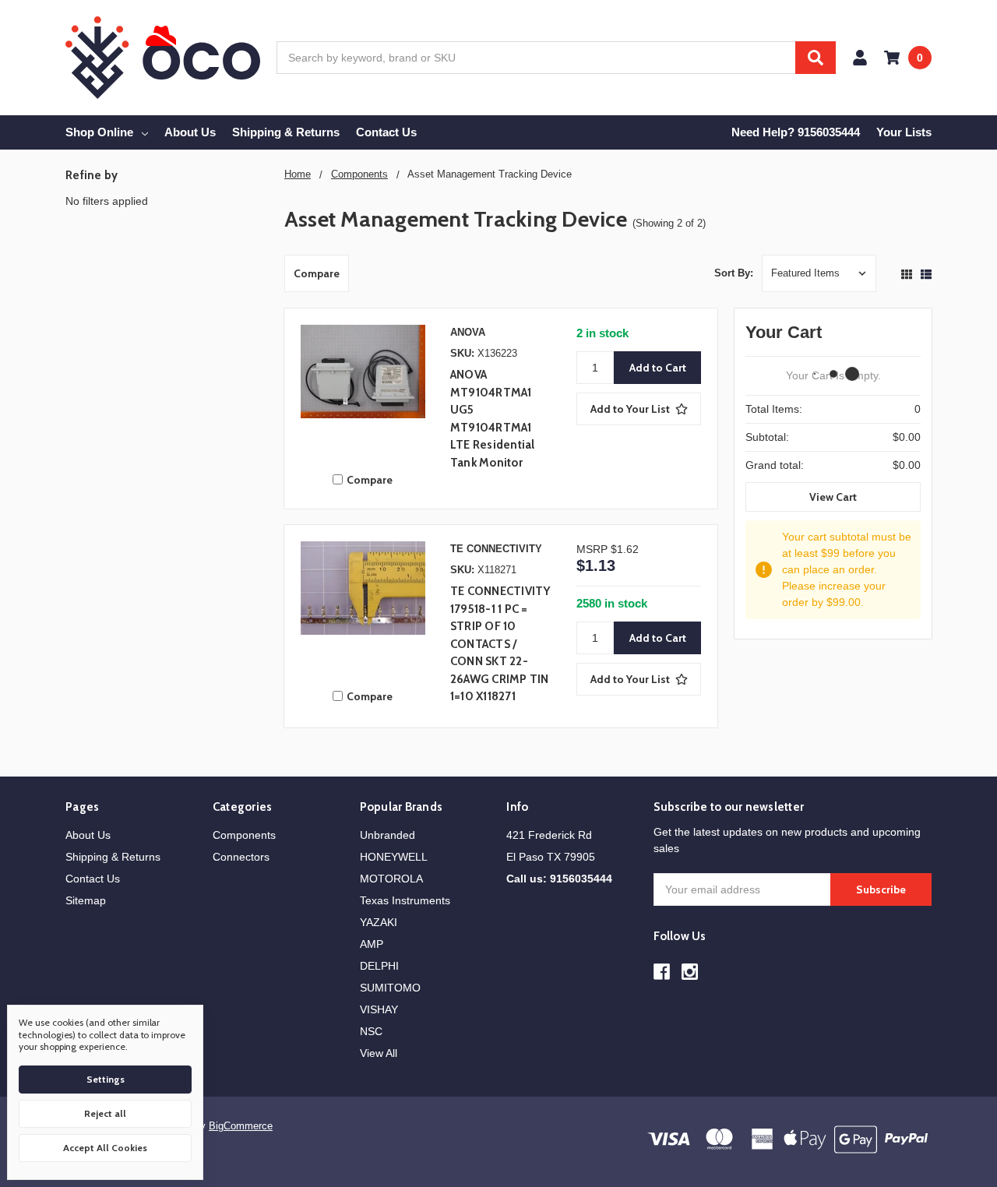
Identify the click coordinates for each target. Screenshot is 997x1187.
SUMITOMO (390, 987)
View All (378, 1053)
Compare (317, 273)
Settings (105, 1079)
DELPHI (379, 966)
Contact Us (386, 132)
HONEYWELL (394, 857)
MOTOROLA (391, 878)
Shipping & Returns (286, 132)
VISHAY (379, 1009)
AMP (371, 944)
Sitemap (85, 900)
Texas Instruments (405, 900)
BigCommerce (241, 1126)
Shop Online (99, 132)
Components (244, 835)
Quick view (363, 391)
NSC (371, 1031)
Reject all (105, 1113)
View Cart (833, 497)
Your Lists (904, 132)
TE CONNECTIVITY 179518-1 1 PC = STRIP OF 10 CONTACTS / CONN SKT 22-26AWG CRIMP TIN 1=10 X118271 (500, 643)
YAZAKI (378, 922)
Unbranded (387, 835)
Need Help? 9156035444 (795, 132)
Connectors (241, 857)
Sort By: (733, 273)
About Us (190, 132)
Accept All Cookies (105, 1148)
